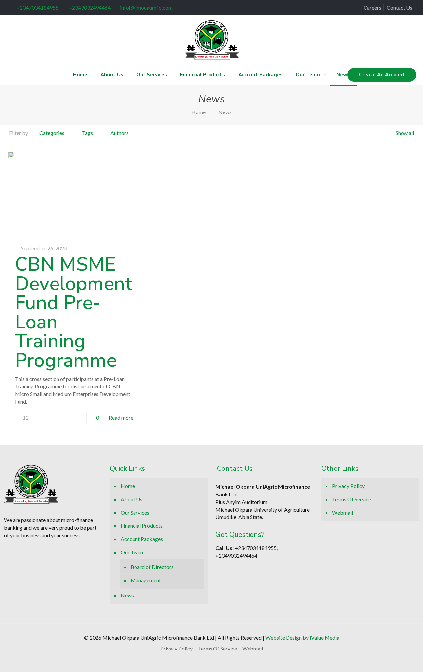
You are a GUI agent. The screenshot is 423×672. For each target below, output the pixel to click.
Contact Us (399, 7)
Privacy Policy (348, 486)
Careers (372, 7)
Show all (405, 133)
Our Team (132, 552)
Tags (87, 133)
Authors (119, 133)
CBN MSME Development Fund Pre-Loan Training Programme (73, 312)
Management (146, 580)
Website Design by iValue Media (302, 637)
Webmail (342, 512)
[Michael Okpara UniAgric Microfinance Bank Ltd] (211, 40)
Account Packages (142, 539)
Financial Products (142, 525)
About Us (131, 499)
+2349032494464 (89, 7)
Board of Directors (152, 567)
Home (198, 112)
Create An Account (382, 74)
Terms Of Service (351, 499)
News (127, 595)
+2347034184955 (37, 7)
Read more (121, 417)
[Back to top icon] (378, 658)
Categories (51, 133)
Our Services (135, 512)
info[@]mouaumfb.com (146, 7)
